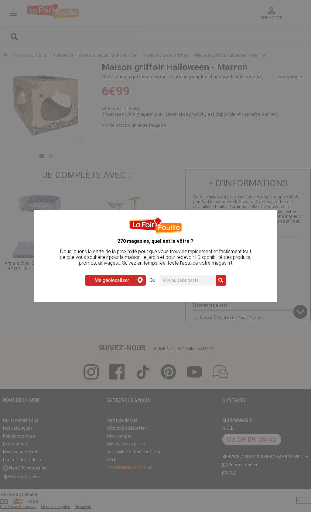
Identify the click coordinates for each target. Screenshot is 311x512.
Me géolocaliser (111, 280)
